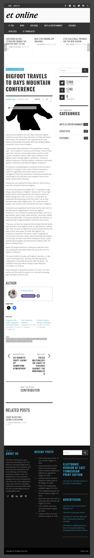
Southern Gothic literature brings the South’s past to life (48, 480)
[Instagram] (70, 5)
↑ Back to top (84, 551)
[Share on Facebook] (42, 99)
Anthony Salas (10, 99)
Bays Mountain (10, 339)
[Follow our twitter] (62, 83)
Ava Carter (12, 44)
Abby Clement (41, 44)
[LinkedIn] (74, 5)
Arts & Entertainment (14, 69)
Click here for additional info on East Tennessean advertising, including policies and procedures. (75, 527)
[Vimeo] (83, 5)
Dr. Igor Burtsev (41, 339)
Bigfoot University (29, 339)
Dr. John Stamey (11, 341)
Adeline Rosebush (14, 423)
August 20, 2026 (22, 44)
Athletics (64, 131)
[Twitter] (78, 5)
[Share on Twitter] (46, 99)
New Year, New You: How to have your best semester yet (75, 41)
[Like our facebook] (62, 90)
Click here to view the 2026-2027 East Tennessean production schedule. (75, 518)
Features (64, 138)
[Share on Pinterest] (51, 101)
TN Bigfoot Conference (24, 341)
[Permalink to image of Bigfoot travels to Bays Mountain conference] (29, 117)
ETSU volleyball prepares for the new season (46, 40)
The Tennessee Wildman (27, 321)
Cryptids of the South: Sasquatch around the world (12, 322)
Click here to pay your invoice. (74, 512)
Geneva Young (70, 47)
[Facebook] (65, 5)
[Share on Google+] (51, 99)
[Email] (38, 296)
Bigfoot (19, 339)
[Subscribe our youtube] (62, 97)
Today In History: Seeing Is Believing (43, 321)
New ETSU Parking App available (16, 40)
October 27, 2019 (22, 99)
